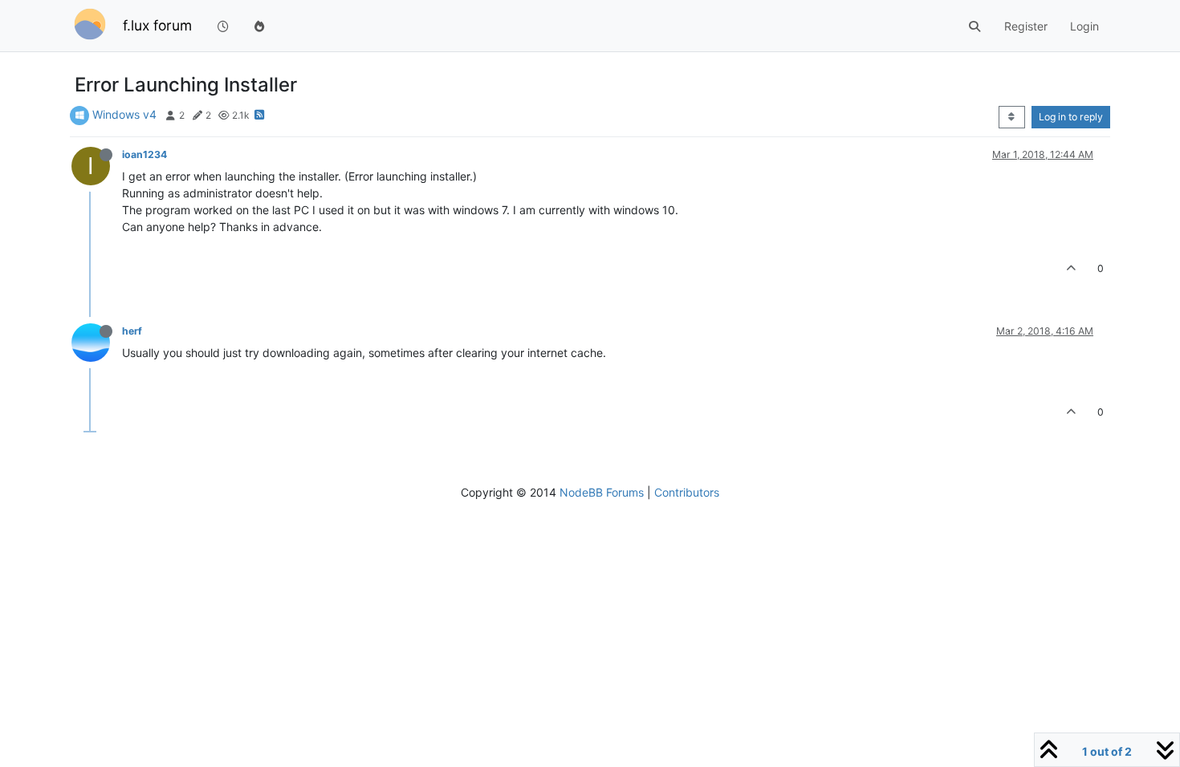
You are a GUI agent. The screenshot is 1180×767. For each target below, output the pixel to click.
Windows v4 (124, 114)
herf (132, 331)
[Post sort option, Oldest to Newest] (1012, 117)
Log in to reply (1071, 117)
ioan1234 (144, 154)
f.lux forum (157, 25)
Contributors (686, 492)
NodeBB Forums (601, 492)
